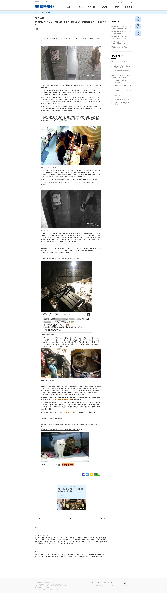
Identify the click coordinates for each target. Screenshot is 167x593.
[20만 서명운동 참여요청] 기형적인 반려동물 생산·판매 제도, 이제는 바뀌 (121, 76)
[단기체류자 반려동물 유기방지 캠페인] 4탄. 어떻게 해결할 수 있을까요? (121, 32)
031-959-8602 (63, 585)
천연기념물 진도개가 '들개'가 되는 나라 (120, 100)
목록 (71, 519)
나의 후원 (113, 2)
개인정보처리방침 (103, 585)
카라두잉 (46, 2)
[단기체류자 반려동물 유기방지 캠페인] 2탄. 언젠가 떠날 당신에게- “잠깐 (121, 42)
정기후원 (120, 2)
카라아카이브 (38, 2)
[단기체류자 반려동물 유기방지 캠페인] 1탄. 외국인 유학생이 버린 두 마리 (121, 47)
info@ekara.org (41, 585)
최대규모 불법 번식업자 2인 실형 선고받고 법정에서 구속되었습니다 (121, 81)
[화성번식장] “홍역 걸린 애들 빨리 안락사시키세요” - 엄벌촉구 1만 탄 (121, 62)
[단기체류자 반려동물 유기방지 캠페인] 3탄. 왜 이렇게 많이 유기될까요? (121, 37)
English (126, 2)
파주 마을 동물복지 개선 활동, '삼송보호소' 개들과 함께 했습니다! (121, 104)
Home (36, 12)
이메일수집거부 (112, 585)
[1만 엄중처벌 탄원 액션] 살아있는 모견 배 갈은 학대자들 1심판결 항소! (121, 67)
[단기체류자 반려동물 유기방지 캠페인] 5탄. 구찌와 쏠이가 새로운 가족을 (121, 27)
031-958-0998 (52, 585)
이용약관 (97, 585)
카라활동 (42, 12)
